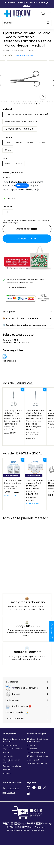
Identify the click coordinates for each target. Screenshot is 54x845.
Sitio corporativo (34, 760)
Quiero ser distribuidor (37, 763)
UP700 (26, 5)
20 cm (30, 142)
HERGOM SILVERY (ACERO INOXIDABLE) (22, 121)
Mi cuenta (7, 773)
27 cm (8, 150)
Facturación (8, 756)
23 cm (42, 142)
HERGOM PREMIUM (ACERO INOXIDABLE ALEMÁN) (26, 114)
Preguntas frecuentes (12, 749)
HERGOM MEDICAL (28, 453)
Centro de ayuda (10, 745)
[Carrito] (42, 13)
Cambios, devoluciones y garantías (14, 740)
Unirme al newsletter (12, 766)
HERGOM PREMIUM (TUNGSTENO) (19, 129)
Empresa (31, 745)
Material (7, 109)
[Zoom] (43, 96)
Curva (19, 163)
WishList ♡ (7, 769)
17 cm (19, 142)
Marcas (6, 752)
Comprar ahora (27, 238)
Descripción (9, 311)
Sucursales (32, 749)
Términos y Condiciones (37, 756)
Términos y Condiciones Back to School (37, 740)
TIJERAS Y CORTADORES (23, 55)
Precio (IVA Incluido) (13, 172)
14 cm (7, 142)
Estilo (5, 158)
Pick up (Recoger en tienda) (11, 761)
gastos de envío (28, 220)
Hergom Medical (18, 50)
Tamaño (7, 137)
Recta (7, 163)
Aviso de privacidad (36, 752)
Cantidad (8, 206)
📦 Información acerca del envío (20, 318)
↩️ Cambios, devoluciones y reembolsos (24, 325)
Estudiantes (24, 383)
